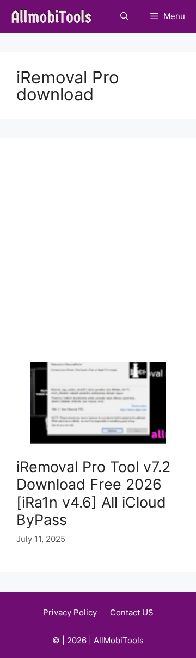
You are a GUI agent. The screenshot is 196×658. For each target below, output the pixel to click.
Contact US (132, 612)
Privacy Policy (70, 612)
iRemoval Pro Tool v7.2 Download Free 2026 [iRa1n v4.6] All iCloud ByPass (93, 493)
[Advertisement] (98, 258)
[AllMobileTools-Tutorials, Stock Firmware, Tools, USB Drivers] (54, 16)
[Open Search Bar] (124, 16)
